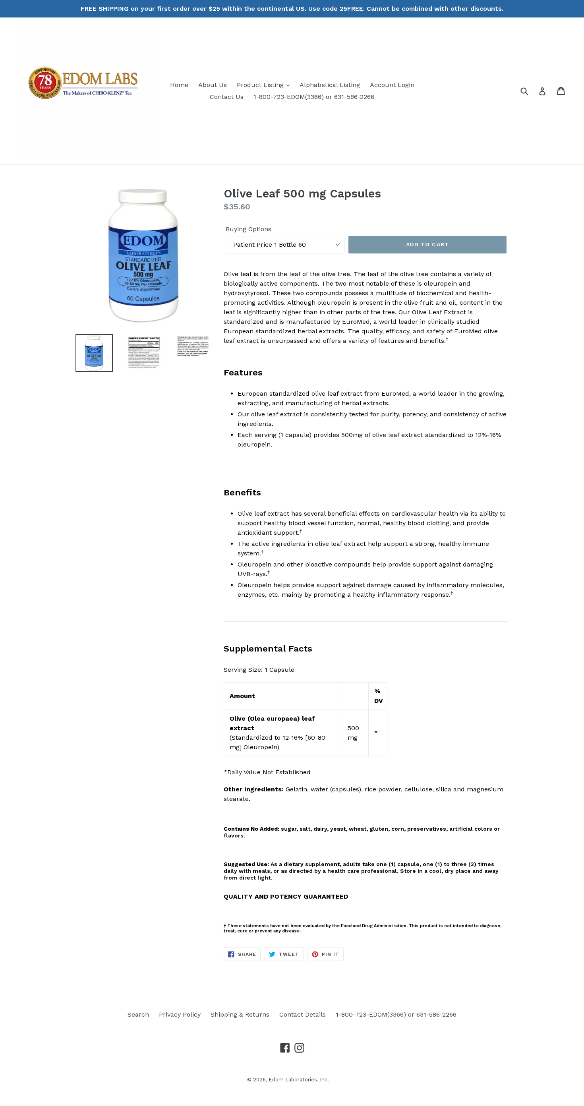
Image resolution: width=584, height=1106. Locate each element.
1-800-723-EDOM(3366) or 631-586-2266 (313, 97)
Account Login (392, 85)
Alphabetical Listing (330, 85)
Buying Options (248, 229)
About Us (212, 85)
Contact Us (227, 97)
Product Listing (261, 85)
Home (179, 85)
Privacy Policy (180, 1014)
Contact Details (302, 1014)
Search (138, 1014)
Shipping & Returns (240, 1014)
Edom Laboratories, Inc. (299, 1080)
